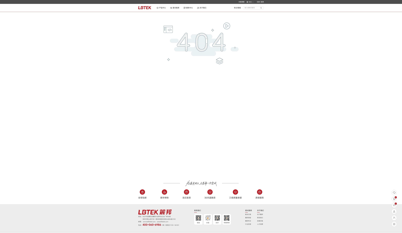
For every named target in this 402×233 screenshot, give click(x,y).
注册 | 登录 (260, 2)
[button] (250, 2)
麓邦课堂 (248, 218)
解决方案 (248, 214)
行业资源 (248, 224)
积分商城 (237, 8)
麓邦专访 (248, 221)
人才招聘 (260, 224)
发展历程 (260, 221)
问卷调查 (241, 2)
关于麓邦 (260, 214)
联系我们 (260, 218)
